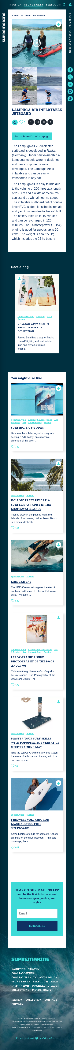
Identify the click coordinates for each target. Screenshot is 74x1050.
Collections (20, 990)
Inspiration (20, 985)
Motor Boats (41, 990)
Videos (52, 985)
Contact (50, 999)
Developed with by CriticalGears (37, 1038)
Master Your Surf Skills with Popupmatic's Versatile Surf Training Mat (35, 742)
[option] (37, 313)
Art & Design (12, 4)
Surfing (39, 15)
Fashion (40, 316)
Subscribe (37, 926)
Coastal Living (18, 419)
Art (24, 422)
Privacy (17, 1004)
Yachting (18, 969)
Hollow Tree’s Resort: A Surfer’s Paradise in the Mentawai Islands (31, 504)
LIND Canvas (21, 581)
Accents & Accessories (40, 419)
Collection (33, 999)
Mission (17, 999)
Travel (33, 969)
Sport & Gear (33, 4)
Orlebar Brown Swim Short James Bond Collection (33, 327)
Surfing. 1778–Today (27, 427)
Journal (38, 985)
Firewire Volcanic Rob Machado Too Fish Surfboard (30, 823)
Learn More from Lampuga (32, 136)
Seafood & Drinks (46, 981)
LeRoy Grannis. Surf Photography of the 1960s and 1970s (32, 661)
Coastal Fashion (26, 316)
